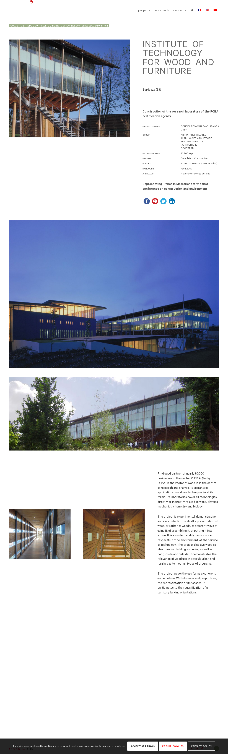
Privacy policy (201, 746)
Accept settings (143, 746)
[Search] (192, 10)
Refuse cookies (173, 746)
